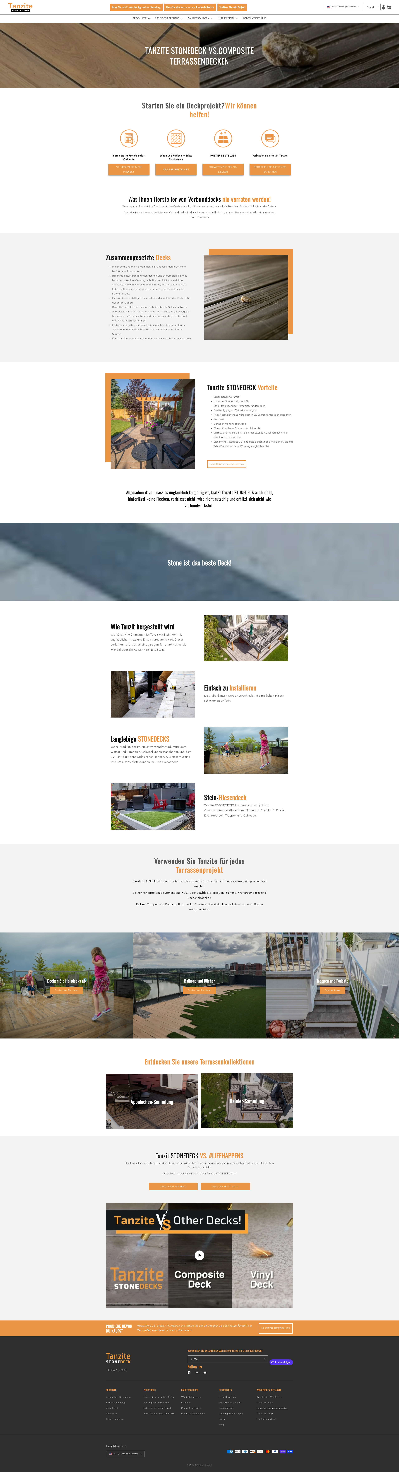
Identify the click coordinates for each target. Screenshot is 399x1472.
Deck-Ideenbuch (227, 1397)
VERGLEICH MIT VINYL (225, 1186)
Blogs (222, 1424)
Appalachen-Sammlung (118, 1397)
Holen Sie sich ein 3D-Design (159, 1397)
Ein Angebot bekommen (156, 1402)
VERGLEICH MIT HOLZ (173, 1186)
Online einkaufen (115, 1419)
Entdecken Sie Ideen (66, 990)
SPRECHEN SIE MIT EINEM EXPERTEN (270, 169)
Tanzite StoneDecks (203, 1465)
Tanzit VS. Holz (265, 1402)
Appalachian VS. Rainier (269, 1397)
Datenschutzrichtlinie (230, 1402)
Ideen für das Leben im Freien (159, 1413)
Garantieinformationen (193, 1413)
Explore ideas (332, 990)
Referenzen (112, 1413)
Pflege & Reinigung (191, 1408)
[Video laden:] (199, 1255)
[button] (389, 7)
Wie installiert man (191, 1397)
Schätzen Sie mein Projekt (157, 1408)
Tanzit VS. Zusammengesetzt (272, 1408)
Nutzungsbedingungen (231, 1413)
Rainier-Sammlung (116, 1402)
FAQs (222, 1419)
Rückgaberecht (226, 1408)
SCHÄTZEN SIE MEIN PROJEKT (129, 169)
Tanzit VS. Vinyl (265, 1413)
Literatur (185, 1402)
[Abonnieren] (264, 1359)
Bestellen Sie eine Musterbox (226, 464)
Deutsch (370, 7)
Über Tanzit (112, 1408)
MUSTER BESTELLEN (176, 169)
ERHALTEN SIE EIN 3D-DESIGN (223, 169)
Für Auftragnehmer (267, 1419)
